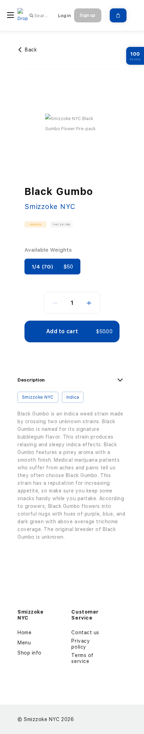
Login (64, 15)
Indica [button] (36, 224)
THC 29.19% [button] (61, 224)
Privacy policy (80, 644)
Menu (24, 642)
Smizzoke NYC (49, 206)
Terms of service (82, 658)
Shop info (29, 653)
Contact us (85, 632)
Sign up (87, 15)
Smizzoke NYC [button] (38, 397)
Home (24, 632)
